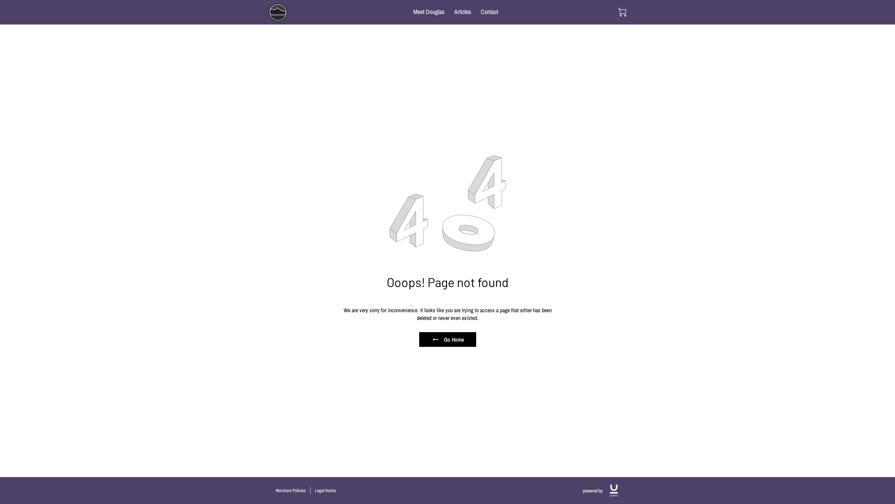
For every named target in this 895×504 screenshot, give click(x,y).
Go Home (454, 339)
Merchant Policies (291, 490)
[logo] (614, 490)
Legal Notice (325, 490)
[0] (622, 12)
